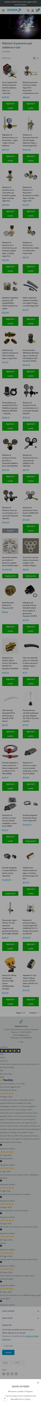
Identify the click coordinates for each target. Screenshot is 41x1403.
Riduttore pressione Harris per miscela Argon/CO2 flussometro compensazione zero (30, 87)
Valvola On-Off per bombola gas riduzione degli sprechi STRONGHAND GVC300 (9, 982)
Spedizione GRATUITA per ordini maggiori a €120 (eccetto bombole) (20, 3)
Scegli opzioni (10, 576)
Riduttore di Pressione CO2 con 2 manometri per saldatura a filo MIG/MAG (30, 460)
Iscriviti (8, 1352)
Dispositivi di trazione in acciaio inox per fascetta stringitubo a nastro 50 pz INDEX (9, 820)
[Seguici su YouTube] (12, 1373)
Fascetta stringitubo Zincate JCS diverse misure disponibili (30, 818)
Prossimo (32, 1013)
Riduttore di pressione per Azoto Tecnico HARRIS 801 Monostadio (30, 512)
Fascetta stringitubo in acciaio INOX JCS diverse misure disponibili (9, 872)
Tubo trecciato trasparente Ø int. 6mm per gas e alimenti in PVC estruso (8, 715)
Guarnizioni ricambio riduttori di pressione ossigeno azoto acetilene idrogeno (30, 561)
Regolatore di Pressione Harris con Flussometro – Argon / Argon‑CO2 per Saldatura (10, 140)
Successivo (13, 1090)
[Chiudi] (38, 1382)
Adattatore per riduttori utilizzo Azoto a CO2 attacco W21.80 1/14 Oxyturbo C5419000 (10, 663)
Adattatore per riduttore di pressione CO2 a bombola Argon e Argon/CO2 (10, 354)
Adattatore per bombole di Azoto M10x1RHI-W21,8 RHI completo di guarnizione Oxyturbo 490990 (30, 609)
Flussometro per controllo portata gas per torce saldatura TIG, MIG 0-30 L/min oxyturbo (31, 715)
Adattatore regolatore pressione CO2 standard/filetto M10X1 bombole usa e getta (10, 303)
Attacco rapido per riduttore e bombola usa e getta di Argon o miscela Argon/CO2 (31, 302)
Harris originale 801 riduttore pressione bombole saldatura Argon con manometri (9, 87)
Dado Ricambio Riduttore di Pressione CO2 (8, 605)
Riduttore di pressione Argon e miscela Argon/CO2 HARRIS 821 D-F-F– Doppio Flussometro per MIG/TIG (30, 927)
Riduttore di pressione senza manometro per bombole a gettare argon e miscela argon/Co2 (9, 194)
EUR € (17, 1363)
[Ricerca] (28, 10)
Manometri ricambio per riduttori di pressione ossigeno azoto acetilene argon (10, 561)
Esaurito (10, 531)
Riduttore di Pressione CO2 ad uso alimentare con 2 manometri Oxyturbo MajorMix (31, 408)
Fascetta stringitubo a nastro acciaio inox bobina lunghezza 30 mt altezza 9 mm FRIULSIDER (10, 768)
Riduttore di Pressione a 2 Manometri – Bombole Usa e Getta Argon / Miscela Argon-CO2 (31, 194)
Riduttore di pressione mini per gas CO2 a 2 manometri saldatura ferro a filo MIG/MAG (10, 460)
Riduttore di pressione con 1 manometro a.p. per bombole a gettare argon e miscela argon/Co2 (9, 249)
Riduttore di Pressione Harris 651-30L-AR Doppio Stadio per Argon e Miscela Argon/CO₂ (31, 140)
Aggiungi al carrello (10, 105)
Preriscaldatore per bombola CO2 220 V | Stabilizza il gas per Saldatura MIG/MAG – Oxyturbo (10, 408)
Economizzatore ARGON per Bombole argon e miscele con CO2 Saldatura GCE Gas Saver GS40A (31, 355)
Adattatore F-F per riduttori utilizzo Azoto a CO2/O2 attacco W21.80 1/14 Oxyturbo (30, 980)
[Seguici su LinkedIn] (16, 1373)
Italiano (5, 1363)
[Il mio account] (32, 10)
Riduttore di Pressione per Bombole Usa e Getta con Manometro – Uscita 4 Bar (31, 248)
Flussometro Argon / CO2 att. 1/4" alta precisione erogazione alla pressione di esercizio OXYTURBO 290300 (10, 927)
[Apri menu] (3, 10)
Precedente (4, 1090)
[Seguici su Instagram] (7, 1373)
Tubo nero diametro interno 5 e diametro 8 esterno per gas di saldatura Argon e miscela (30, 663)
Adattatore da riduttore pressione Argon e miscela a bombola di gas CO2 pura (30, 873)
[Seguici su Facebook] (3, 1373)
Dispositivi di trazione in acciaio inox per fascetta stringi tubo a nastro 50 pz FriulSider (30, 768)
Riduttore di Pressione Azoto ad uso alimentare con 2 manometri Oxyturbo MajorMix (10, 513)
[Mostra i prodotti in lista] (38, 58)
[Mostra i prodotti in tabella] (34, 58)
